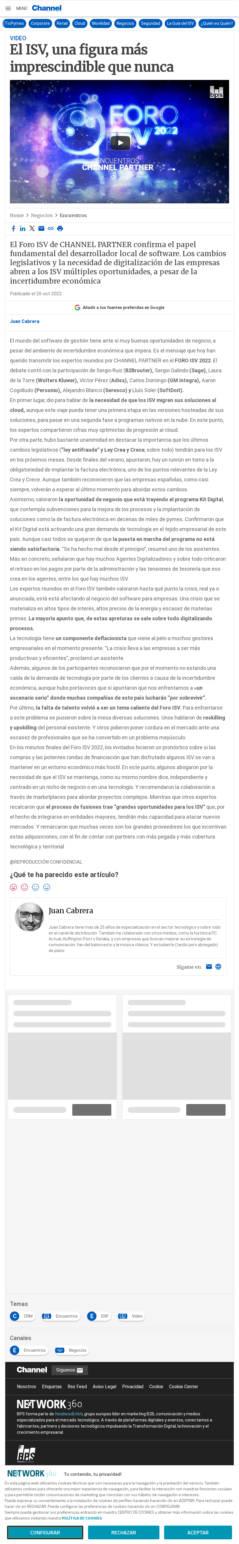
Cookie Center (183, 1386)
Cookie (156, 1386)
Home (17, 215)
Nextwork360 (68, 1414)
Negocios (124, 23)
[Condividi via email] (41, 229)
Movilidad (100, 23)
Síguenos (66, 1370)
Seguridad (149, 23)
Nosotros (26, 1386)
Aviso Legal (104, 1386)
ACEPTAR (198, 1532)
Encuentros (73, 215)
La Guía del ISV (179, 23)
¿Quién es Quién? (216, 23)
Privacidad (132, 1386)
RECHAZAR (123, 1532)
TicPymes (13, 23)
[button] (16, 8)
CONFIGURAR (45, 1532)
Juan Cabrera (24, 321)
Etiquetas (52, 1386)
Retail (61, 23)
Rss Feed (77, 1386)
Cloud (79, 23)
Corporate (39, 23)
